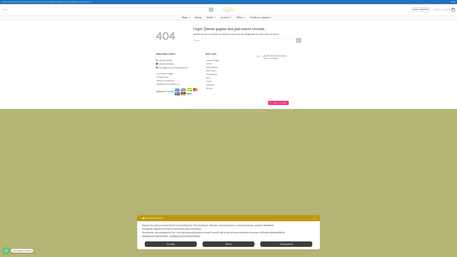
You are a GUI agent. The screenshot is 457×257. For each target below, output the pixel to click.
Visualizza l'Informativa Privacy (184, 236)
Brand (184, 17)
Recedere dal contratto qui (167, 84)
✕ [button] (314, 218)
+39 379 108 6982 (166, 64)
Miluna (209, 88)
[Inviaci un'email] (454, 2)
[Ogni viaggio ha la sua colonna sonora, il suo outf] (278, 85)
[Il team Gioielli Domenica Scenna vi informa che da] (294, 85)
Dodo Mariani (212, 67)
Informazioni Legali (164, 73)
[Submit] (211, 9)
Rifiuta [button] (228, 244)
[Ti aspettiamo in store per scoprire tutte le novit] (278, 67)
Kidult (209, 64)
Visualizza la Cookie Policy (155, 236)
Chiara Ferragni (212, 60)
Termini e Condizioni (165, 80)
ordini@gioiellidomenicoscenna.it (173, 68)
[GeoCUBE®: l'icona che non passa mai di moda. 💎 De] (262, 67)
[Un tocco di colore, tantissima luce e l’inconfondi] (294, 67)
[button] (6, 251)
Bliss (208, 78)
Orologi (198, 17)
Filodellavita (211, 74)
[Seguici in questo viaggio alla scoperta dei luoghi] (278, 95)
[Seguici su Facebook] (451, 2)
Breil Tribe (210, 71)
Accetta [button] (171, 244)
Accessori (225, 17)
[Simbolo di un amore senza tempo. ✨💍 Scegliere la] (294, 76)
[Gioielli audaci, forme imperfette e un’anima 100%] (262, 76)
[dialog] (228, 232)
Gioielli (209, 17)
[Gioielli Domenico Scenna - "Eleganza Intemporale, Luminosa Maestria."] (228, 9)
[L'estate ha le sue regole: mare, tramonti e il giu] (262, 85)
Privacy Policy (162, 77)
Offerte (239, 17)
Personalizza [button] (286, 244)
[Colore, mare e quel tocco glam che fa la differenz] (262, 95)
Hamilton (210, 85)
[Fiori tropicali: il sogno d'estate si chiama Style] (294, 95)
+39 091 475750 (165, 60)
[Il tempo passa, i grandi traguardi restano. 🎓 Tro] (278, 76)
